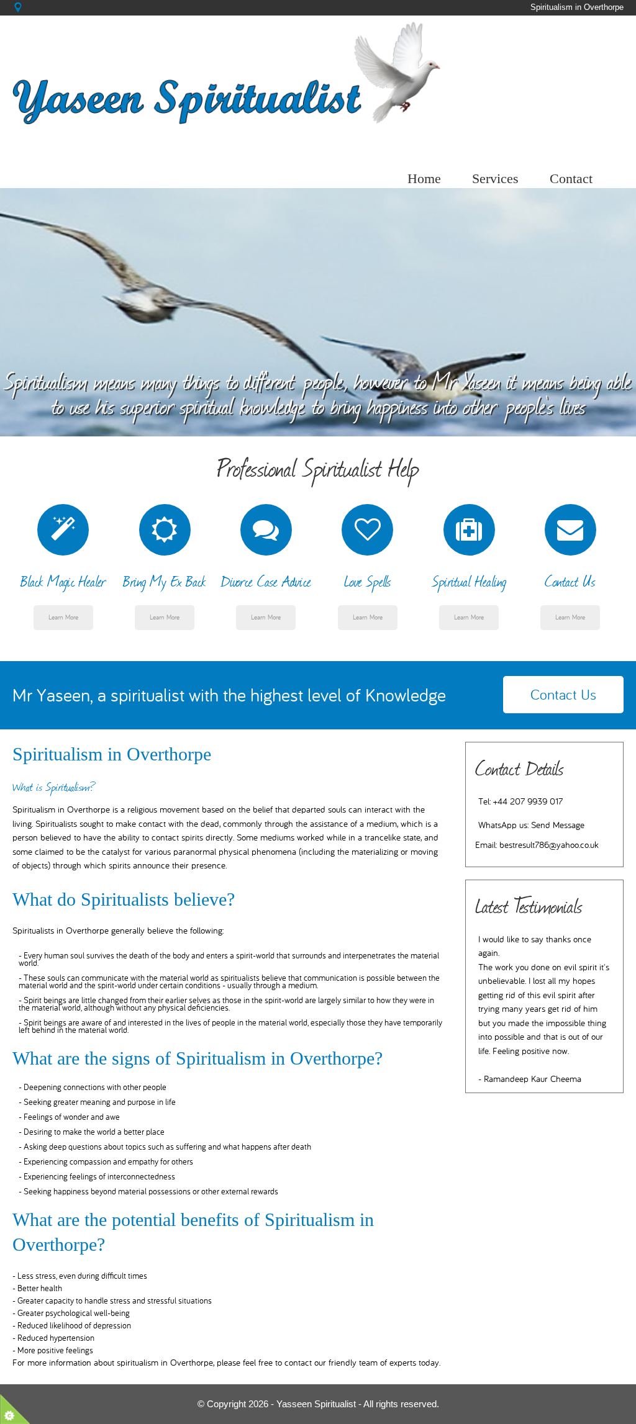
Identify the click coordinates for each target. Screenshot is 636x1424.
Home (424, 178)
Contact (571, 178)
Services (495, 178)
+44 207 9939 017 (528, 801)
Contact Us (563, 694)
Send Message (557, 825)
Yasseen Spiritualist (316, 1404)
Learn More (63, 617)
